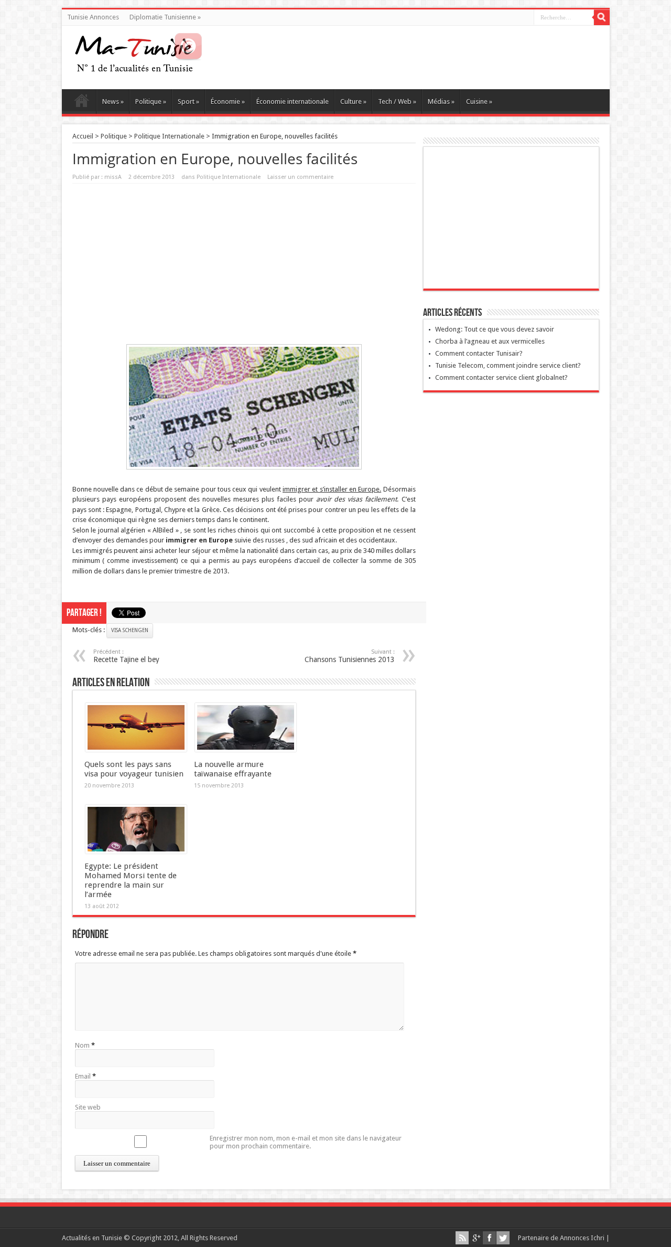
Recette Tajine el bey (126, 656)
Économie (228, 101)
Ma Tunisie (81, 102)
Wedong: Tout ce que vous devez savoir (494, 329)
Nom (82, 1045)
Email (83, 1076)
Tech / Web (397, 101)
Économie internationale (292, 101)
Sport (188, 101)
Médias (441, 101)
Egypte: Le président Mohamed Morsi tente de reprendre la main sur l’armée (130, 880)
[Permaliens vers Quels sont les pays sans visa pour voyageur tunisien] (136, 749)
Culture (353, 101)
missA (113, 177)
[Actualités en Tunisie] (138, 68)
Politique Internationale (169, 136)
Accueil (82, 136)
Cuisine (479, 101)
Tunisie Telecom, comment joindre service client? (508, 365)
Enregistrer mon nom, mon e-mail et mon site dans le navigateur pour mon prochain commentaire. (306, 1142)
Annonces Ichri (582, 1238)
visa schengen (129, 630)
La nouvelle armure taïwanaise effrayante (233, 769)
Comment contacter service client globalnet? (501, 377)
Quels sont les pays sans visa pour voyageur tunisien (133, 769)
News (113, 101)
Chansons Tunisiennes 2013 (350, 656)
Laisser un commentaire (300, 177)
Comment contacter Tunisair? (479, 353)
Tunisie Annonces (93, 17)
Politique (150, 101)
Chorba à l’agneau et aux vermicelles (490, 341)
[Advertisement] (160, 262)
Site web (88, 1107)
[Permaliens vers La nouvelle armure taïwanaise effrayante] (245, 749)
